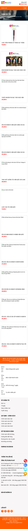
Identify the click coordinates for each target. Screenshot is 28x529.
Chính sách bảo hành (7, 426)
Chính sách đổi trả (6, 423)
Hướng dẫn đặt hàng (6, 436)
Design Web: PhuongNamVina (14, 522)
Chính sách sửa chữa (7, 421)
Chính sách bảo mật (6, 419)
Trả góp (3, 405)
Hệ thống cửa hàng (6, 441)
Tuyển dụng (4, 410)
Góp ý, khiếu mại (5, 408)
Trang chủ (4, 8)
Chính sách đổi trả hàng (7, 434)
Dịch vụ (3, 403)
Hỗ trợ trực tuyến (14, 361)
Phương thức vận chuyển (8, 439)
